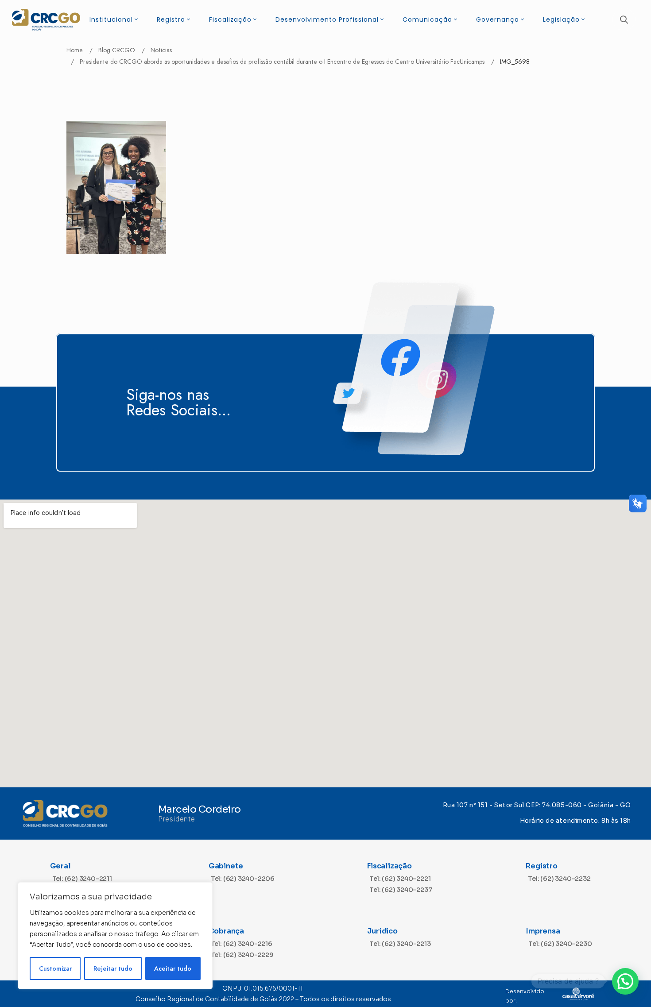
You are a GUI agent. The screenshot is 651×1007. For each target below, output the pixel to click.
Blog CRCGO (116, 50)
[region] (115, 935)
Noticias (161, 50)
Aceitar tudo (172, 968)
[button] (625, 981)
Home (74, 50)
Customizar (55, 968)
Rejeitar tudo (112, 968)
